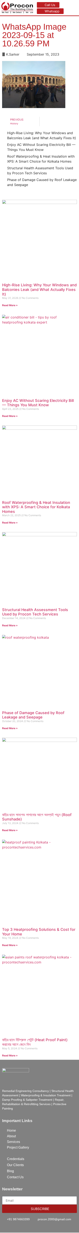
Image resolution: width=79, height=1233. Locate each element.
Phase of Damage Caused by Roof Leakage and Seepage (33, 715)
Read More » (10, 305)
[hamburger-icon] (74, 8)
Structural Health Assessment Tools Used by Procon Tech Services (35, 612)
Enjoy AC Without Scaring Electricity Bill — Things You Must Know (38, 402)
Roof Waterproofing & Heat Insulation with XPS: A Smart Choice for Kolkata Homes (36, 507)
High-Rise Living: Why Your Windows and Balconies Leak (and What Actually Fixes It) (39, 289)
